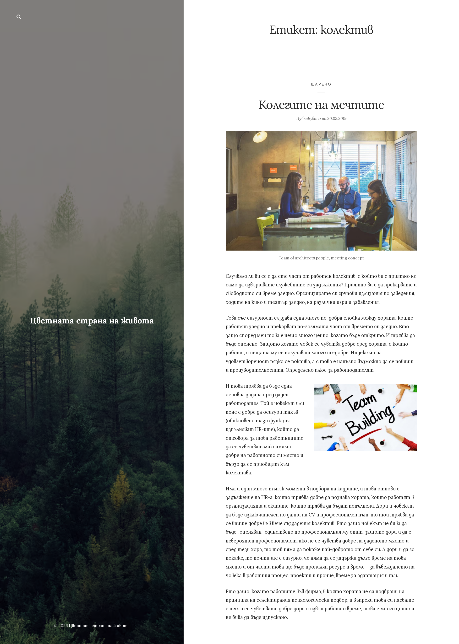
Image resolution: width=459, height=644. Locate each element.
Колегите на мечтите (321, 104)
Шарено (321, 84)
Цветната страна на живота (92, 320)
